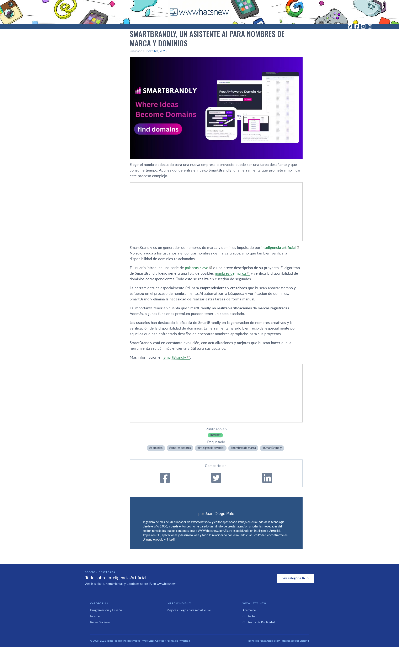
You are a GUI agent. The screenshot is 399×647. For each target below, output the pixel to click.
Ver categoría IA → (295, 578)
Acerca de (249, 610)
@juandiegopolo (153, 539)
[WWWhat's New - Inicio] (199, 12)
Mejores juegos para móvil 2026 (188, 610)
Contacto (249, 616)
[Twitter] (349, 26)
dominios (157, 448)
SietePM (304, 641)
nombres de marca (230, 273)
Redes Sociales (100, 622)
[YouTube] (363, 26)
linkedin (171, 539)
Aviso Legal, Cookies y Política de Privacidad (166, 641)
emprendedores (181, 448)
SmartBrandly (175, 357)
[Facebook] (356, 26)
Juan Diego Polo (219, 514)
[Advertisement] (216, 212)
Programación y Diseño (106, 610)
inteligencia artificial (278, 248)
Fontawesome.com (270, 641)
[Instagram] (369, 26)
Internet (215, 435)
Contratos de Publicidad (259, 622)
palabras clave (196, 268)
